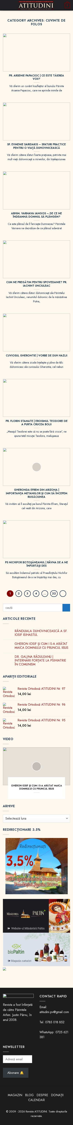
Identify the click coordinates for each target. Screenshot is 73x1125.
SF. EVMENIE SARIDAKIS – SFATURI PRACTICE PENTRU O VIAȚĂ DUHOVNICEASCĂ (36, 146)
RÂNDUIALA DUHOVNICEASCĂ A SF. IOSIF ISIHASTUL (41, 633)
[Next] (63, 593)
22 (54, 593)
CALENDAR (36, 1100)
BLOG (30, 1095)
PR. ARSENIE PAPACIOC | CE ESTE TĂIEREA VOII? (36, 77)
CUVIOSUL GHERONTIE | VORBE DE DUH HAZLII (36, 355)
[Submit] (66, 608)
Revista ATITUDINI (36, 1111)
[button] (5, 5)
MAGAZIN (15, 1095)
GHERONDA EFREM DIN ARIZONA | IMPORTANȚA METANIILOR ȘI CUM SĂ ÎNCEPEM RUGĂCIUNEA (36, 493)
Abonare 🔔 (15, 1072)
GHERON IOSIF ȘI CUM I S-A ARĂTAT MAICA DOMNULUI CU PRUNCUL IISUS (41, 645)
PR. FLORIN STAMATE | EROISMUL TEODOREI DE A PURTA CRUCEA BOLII (37, 422)
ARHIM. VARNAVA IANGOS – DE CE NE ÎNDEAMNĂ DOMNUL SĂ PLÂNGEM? (36, 215)
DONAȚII (57, 1095)
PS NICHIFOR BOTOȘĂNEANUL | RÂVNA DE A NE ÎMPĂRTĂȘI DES (36, 564)
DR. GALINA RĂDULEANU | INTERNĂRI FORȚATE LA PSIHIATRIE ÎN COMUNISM (40, 660)
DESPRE (42, 1095)
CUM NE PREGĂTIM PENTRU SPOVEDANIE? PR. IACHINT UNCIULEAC (36, 284)
